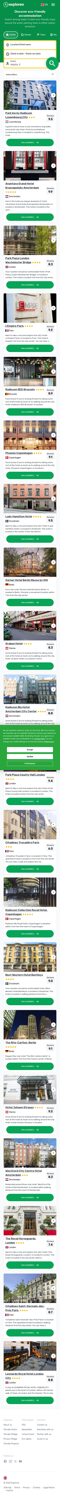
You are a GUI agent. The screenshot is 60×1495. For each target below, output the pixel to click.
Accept (30, 750)
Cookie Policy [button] (40, 739)
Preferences (30, 763)
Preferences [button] (49, 742)
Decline (30, 757)
